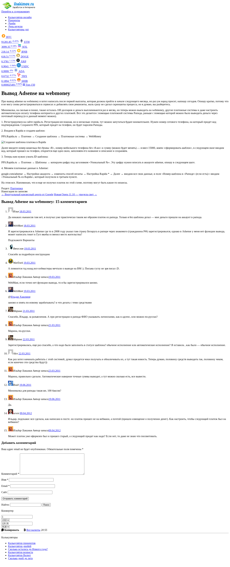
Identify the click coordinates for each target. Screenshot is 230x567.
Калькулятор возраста (20, 552)
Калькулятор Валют (19, 555)
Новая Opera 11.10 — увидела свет (75, 194)
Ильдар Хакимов (20, 296)
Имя (4, 479)
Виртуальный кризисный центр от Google (27, 194)
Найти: (5, 504)
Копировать (11, 530)
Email (5, 486)
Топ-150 (30, 84)
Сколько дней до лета (20, 558)
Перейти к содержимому (15, 11)
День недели (15, 26)
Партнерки (16, 188)
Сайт (4, 492)
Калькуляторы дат (18, 29)
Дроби (11, 23)
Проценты (14, 20)
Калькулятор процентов (22, 543)
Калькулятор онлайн (20, 17)
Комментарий (10, 473)
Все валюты (33, 530)
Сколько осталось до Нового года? (28, 549)
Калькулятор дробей (19, 546)
